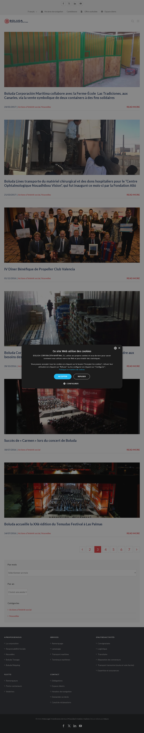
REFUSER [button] (82, 376)
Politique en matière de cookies (72, 369)
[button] (72, 383)
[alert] (72, 366)
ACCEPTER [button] (62, 376)
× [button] (119, 348)
